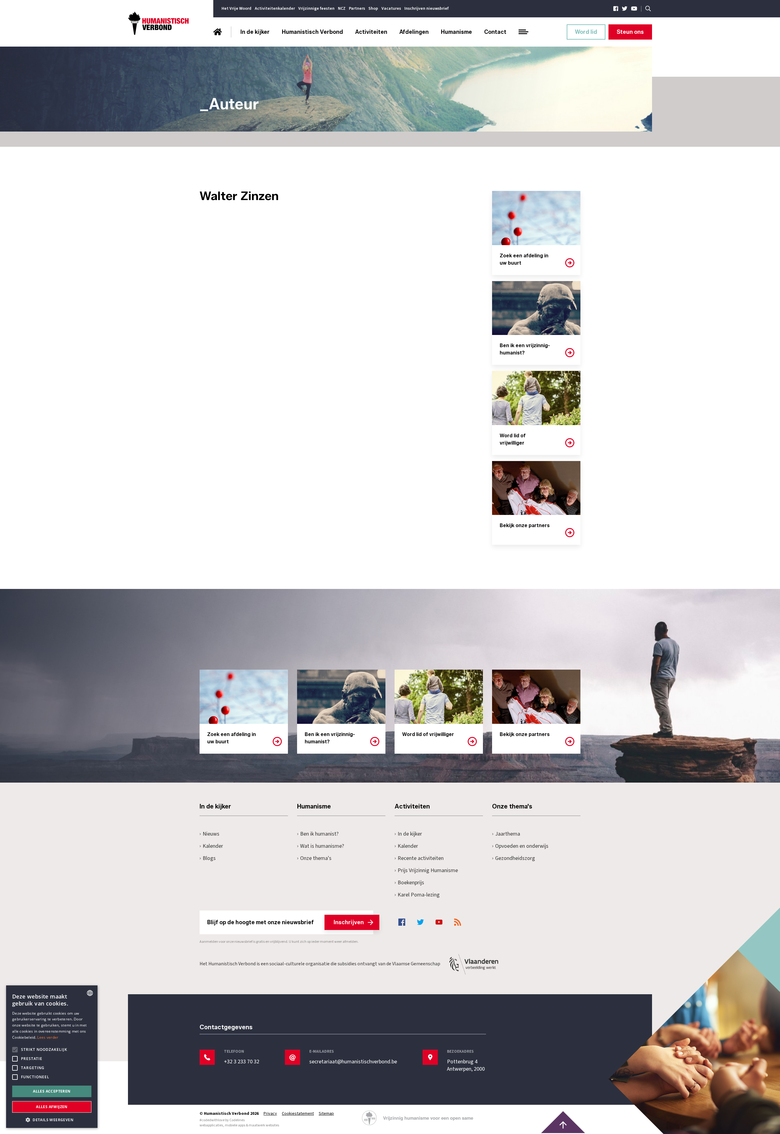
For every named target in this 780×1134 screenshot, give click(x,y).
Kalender (213, 846)
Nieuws (211, 834)
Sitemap (326, 1114)
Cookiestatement (298, 1114)
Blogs (209, 858)
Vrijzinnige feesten (316, 8)
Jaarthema (507, 834)
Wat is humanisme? (322, 846)
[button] (51, 1119)
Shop (373, 8)
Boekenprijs (411, 882)
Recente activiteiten (421, 858)
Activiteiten (371, 32)
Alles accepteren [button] (51, 1091)
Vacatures (391, 8)
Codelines (237, 1120)
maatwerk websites (264, 1125)
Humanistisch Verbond (312, 32)
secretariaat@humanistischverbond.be (353, 1061)
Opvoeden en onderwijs (521, 846)
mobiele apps (235, 1125)
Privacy (270, 1114)
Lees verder (47, 1037)
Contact (495, 32)
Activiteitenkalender (275, 8)
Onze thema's (316, 858)
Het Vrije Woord (236, 8)
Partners (357, 8)
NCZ (342, 8)
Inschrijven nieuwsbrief (426, 8)
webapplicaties (211, 1125)
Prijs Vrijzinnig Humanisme (428, 870)
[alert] (52, 1056)
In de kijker (255, 32)
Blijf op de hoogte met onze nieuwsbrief (285, 922)
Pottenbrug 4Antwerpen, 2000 (466, 1065)
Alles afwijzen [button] (52, 1106)
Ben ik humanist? (319, 834)
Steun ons (630, 32)
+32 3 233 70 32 (241, 1061)
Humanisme (456, 32)
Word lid (586, 32)
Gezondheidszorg (515, 858)
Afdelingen (414, 32)
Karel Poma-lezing (419, 895)
